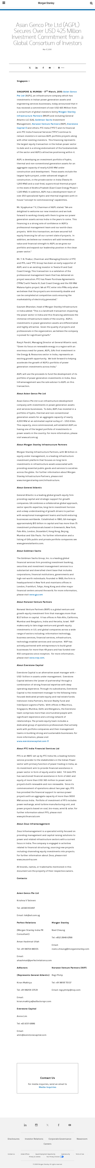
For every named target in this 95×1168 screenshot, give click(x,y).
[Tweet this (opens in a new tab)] (30, 68)
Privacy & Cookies (35, 1157)
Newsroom (82, 1139)
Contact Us (11, 1154)
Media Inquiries (47, 1087)
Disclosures (13, 1139)
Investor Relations (34, 1139)
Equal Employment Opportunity (46, 1154)
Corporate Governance (60, 1139)
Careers (47, 1144)
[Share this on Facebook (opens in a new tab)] (43, 68)
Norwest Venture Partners (46, 124)
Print (64, 67)
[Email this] (50, 68)
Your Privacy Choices (53, 1157)
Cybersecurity (65, 1154)
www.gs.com (36, 594)
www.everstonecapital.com (32, 741)
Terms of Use (80, 1154)
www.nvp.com (36, 657)
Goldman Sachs (43, 120)
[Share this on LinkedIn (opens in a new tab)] (36, 68)
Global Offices (25, 1154)
